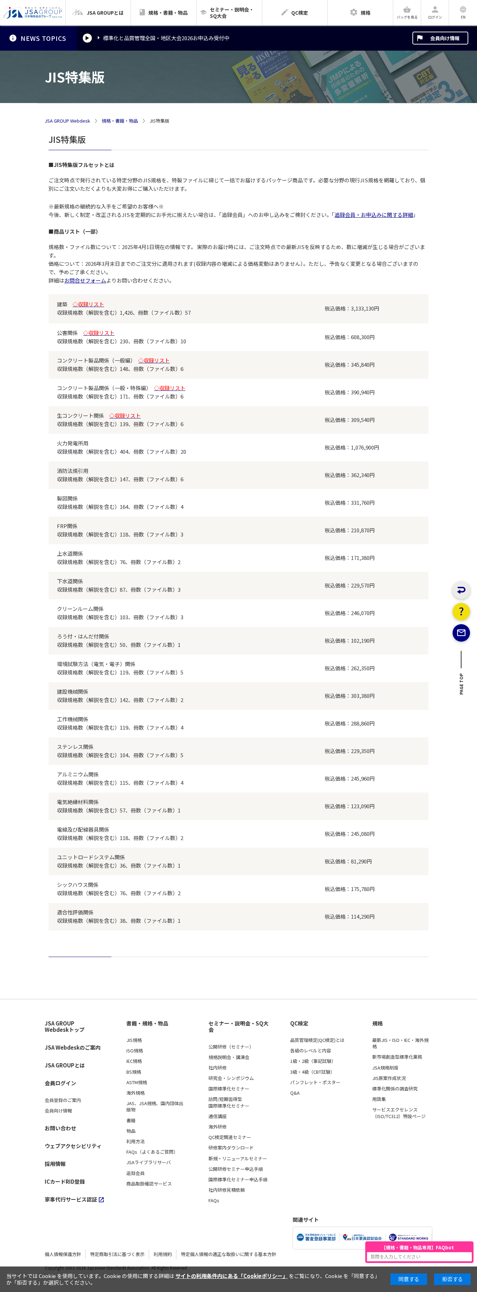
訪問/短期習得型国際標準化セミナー (228, 1102)
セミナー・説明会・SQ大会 (238, 1026)
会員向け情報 (445, 38)
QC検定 (299, 1023)
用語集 (379, 1099)
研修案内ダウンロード (231, 1148)
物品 (130, 1131)
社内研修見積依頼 (226, 1190)
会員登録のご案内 (63, 1100)
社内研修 (217, 1068)
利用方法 (135, 1141)
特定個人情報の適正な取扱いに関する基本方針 (228, 1254)
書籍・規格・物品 (147, 1023)
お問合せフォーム (85, 280)
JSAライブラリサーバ (148, 1162)
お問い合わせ (60, 1128)
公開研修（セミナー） (231, 1047)
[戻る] (461, 590)
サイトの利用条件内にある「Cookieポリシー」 (231, 1275)
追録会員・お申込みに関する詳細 (374, 214)
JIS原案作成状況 (389, 1078)
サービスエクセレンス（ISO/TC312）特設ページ (399, 1113)
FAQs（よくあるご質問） (152, 1152)
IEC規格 (134, 1061)
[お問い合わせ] (461, 633)
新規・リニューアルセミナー (237, 1158)
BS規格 (133, 1072)
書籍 (130, 1120)
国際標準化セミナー (228, 1089)
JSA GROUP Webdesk (67, 121)
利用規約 (163, 1254)
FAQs (213, 1200)
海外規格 (135, 1093)
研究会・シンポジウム (231, 1078)
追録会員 (135, 1173)
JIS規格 (134, 1040)
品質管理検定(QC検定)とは (317, 1040)
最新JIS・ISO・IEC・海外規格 (400, 1043)
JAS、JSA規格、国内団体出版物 (154, 1106)
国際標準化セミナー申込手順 (237, 1179)
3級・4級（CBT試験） (312, 1072)
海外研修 (217, 1127)
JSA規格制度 (385, 1068)
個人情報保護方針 (63, 1254)
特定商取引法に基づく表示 (117, 1254)
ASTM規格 (136, 1082)
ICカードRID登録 (65, 1181)
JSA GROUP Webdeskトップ (65, 1026)
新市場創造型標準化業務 (397, 1057)
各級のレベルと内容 (310, 1051)
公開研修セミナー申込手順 (235, 1169)
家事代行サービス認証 (71, 1199)
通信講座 (217, 1116)
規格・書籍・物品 (120, 121)
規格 (377, 1023)
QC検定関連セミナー (229, 1137)
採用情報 (55, 1163)
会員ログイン (60, 1083)
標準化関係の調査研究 (395, 1089)
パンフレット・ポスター (315, 1082)
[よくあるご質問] (461, 611)
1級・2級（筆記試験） (313, 1061)
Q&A (295, 1093)
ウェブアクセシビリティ (73, 1145)
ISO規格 (134, 1051)
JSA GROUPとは (65, 1065)
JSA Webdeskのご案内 (73, 1047)
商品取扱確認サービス (149, 1184)
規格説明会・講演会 (228, 1057)
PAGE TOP (461, 686)
